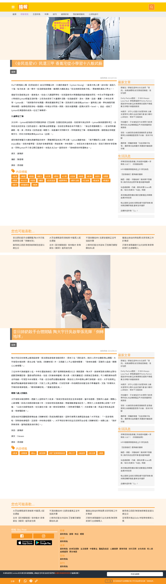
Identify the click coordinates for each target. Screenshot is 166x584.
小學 (65, 176)
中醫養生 (93, 548)
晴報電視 (24, 14)
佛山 (33, 453)
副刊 (55, 14)
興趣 (106, 176)
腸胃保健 (123, 548)
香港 (15, 176)
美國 (23, 176)
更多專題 (73, 551)
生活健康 (84, 548)
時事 (47, 14)
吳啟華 (82, 453)
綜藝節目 (25, 184)
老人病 (150, 548)
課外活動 (75, 180)
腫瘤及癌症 (104, 548)
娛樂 (13, 71)
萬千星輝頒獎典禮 (57, 453)
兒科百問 (132, 548)
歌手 (15, 184)
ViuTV (24, 180)
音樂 (73, 176)
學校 (56, 176)
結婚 (81, 176)
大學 (48, 176)
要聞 (71, 533)
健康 (14, 14)
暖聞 (82, 533)
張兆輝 (92, 453)
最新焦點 (64, 533)
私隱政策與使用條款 (62, 573)
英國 (32, 176)
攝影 (41, 180)
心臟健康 (114, 548)
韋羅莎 (106, 180)
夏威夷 (96, 180)
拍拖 (33, 180)
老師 (15, 180)
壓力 (40, 176)
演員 (101, 453)
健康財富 (65, 14)
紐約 (98, 176)
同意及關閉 (135, 574)
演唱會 (24, 453)
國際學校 (63, 180)
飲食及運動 (74, 548)
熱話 (77, 533)
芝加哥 (86, 180)
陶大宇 (72, 453)
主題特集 (36, 14)
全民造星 (51, 180)
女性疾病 (142, 548)
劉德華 (43, 453)
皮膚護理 (64, 551)
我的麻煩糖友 (79, 14)
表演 (90, 176)
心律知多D (93, 14)
